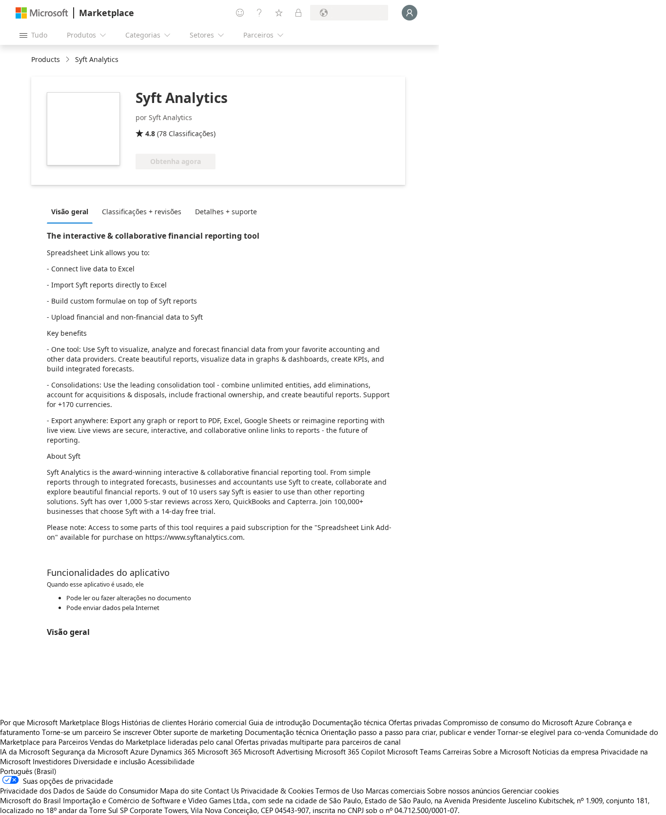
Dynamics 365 (173, 751)
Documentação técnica (350, 722)
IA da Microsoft (25, 751)
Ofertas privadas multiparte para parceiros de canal (318, 742)
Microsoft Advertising (278, 751)
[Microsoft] (42, 13)
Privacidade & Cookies (277, 790)
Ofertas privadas (415, 722)
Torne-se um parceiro (76, 732)
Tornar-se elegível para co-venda (550, 732)
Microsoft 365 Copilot (350, 751)
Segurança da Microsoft (90, 751)
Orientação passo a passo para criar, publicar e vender (408, 732)
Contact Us (221, 790)
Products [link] (45, 59)
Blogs (110, 722)
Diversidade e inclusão (109, 761)
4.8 (150, 133)
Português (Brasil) (28, 771)
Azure (139, 751)
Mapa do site (181, 790)
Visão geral (69, 211)
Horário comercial (217, 722)
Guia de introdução (280, 722)
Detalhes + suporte (226, 211)
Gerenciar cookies (530, 790)
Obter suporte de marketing (198, 732)
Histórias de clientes (153, 722)
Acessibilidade (171, 761)
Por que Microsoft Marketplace (49, 722)
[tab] (72, 211)
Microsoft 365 (219, 751)
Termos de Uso (339, 790)
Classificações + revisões (141, 211)
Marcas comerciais (395, 790)
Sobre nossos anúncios (463, 790)
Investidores (52, 761)
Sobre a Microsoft (501, 751)
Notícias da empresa (565, 751)
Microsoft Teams (414, 751)
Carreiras (457, 751)
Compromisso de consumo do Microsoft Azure (519, 722)
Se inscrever (132, 732)
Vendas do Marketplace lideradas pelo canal (161, 742)
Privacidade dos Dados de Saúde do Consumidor (79, 790)
